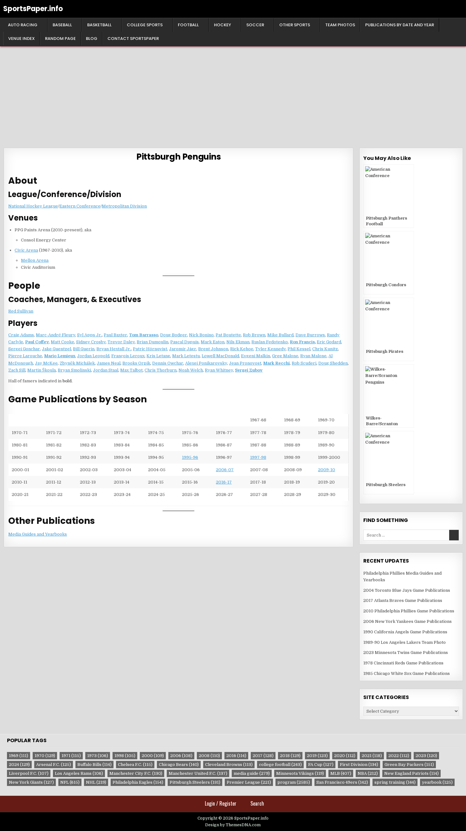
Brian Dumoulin (152, 342)
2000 (153, 755)
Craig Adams (21, 335)
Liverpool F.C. (29, 773)
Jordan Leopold (93, 355)
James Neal (108, 363)
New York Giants (31, 782)
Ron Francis (302, 342)
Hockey (222, 25)
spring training (395, 782)
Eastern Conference (79, 206)
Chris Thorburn (161, 370)
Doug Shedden (333, 363)
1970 (45, 755)
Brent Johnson (213, 348)
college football (280, 764)
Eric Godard (329, 342)
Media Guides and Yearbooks (37, 534)
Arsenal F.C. (53, 764)
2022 (398, 755)
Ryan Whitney (219, 370)
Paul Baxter (115, 335)
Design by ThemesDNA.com (233, 825)
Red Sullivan (20, 311)
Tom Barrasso (143, 335)
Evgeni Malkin (255, 355)
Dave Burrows (310, 335)
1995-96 (190, 457)
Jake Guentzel (56, 348)
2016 (236, 755)
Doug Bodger (173, 335)
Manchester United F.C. (198, 773)
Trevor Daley (121, 342)
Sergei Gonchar (24, 348)
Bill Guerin (83, 348)
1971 (71, 755)
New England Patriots (411, 773)
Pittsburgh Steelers (195, 782)
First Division (359, 764)
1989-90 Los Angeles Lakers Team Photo (404, 642)
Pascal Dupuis (184, 342)
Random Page (60, 39)
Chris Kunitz (325, 348)
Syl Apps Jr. (89, 335)
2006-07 (225, 469)
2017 (263, 755)
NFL (70, 782)
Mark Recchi (276, 363)
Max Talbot (131, 370)
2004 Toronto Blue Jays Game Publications (406, 590)
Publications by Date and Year (399, 25)
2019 (317, 755)
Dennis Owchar (167, 363)
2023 (426, 755)
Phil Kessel (299, 348)
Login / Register (220, 803)
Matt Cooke (62, 342)
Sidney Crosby (91, 342)
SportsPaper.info (33, 9)
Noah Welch (190, 370)
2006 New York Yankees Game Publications (407, 621)
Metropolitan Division (124, 206)
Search (257, 803)
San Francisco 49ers (342, 782)
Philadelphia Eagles (138, 782)
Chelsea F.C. (135, 764)
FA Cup (320, 764)
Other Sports (294, 25)
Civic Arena (26, 250)
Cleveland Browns (229, 764)
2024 (19, 764)
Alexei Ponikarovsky (206, 363)
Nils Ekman (237, 342)
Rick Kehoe (241, 348)
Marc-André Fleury (55, 335)
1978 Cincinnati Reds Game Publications (403, 663)
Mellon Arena (35, 260)
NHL (96, 782)
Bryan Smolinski (74, 370)
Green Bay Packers (409, 764)
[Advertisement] (233, 93)
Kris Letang (158, 355)
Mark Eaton (212, 342)
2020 (344, 755)
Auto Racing (22, 25)
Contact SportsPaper (133, 39)
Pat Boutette (228, 335)
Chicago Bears (179, 764)
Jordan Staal (105, 370)
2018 (290, 755)
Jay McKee (46, 363)
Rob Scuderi (304, 363)
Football (188, 25)
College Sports (145, 25)
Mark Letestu (186, 355)
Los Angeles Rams (79, 773)
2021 (372, 755)
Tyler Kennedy (270, 348)
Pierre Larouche (25, 355)
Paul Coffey (37, 342)
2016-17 (224, 482)
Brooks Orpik (136, 363)
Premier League (249, 782)
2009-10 (326, 469)
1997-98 (258, 457)
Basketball (99, 25)
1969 (18, 755)
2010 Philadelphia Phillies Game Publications (408, 611)
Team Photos (340, 25)
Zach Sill (16, 370)
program (293, 782)
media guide (252, 773)
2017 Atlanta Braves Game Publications (402, 600)
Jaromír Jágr (182, 348)
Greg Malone (285, 355)
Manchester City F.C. (135, 773)
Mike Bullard (280, 335)
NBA (368, 773)
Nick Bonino (201, 335)
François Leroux (128, 355)
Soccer (255, 25)
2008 (209, 755)
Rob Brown (254, 335)
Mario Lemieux (59, 355)
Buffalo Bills (94, 764)
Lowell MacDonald (220, 355)
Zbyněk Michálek (77, 363)
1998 (124, 755)
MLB (340, 773)
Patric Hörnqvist (150, 348)
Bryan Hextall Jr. (113, 348)
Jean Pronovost (245, 363)
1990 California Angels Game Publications (405, 632)
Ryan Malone (313, 355)
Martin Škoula (41, 370)
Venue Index (21, 39)
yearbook (437, 782)
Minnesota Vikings (300, 773)
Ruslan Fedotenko (269, 342)
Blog (91, 39)
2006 (181, 755)
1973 (97, 755)
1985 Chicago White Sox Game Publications (406, 673)
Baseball (62, 25)
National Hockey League (33, 206)
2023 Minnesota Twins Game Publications (405, 652)
